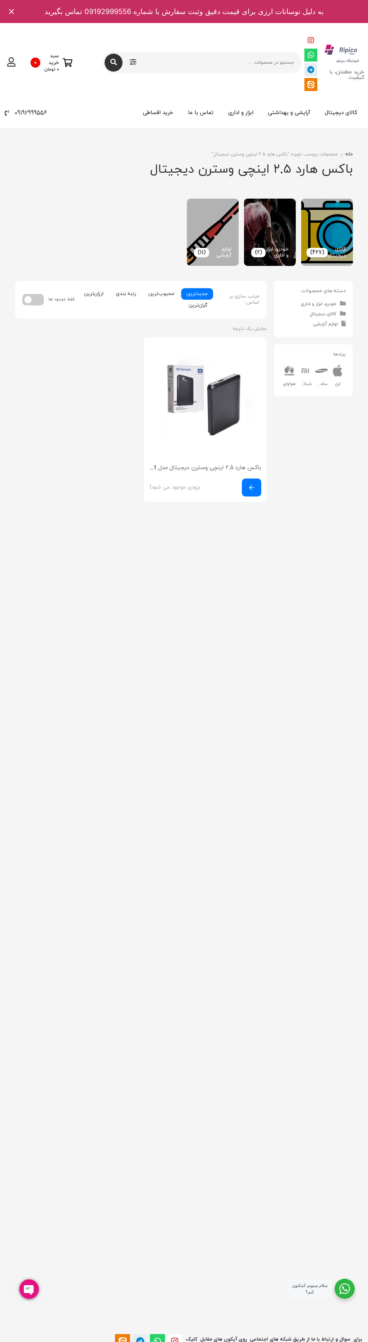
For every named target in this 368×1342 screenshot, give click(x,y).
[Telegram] (310, 69)
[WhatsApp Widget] (345, 1289)
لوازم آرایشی (325, 324)
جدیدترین (197, 293)
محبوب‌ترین (161, 293)
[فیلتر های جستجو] (133, 63)
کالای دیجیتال (341, 113)
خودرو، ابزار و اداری (318, 304)
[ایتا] (310, 84)
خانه (349, 154)
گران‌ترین (198, 305)
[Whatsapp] (310, 55)
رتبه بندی (126, 293)
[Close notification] (11, 11)
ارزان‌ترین (94, 293)
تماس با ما (200, 113)
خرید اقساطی (158, 113)
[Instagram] (310, 40)
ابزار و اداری (240, 113)
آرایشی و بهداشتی (289, 113)
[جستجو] (114, 63)
